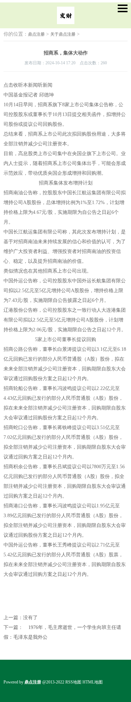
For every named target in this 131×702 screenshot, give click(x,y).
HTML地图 (92, 682)
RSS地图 (73, 682)
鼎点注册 (36, 34)
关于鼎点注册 (62, 34)
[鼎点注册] (65, 19)
